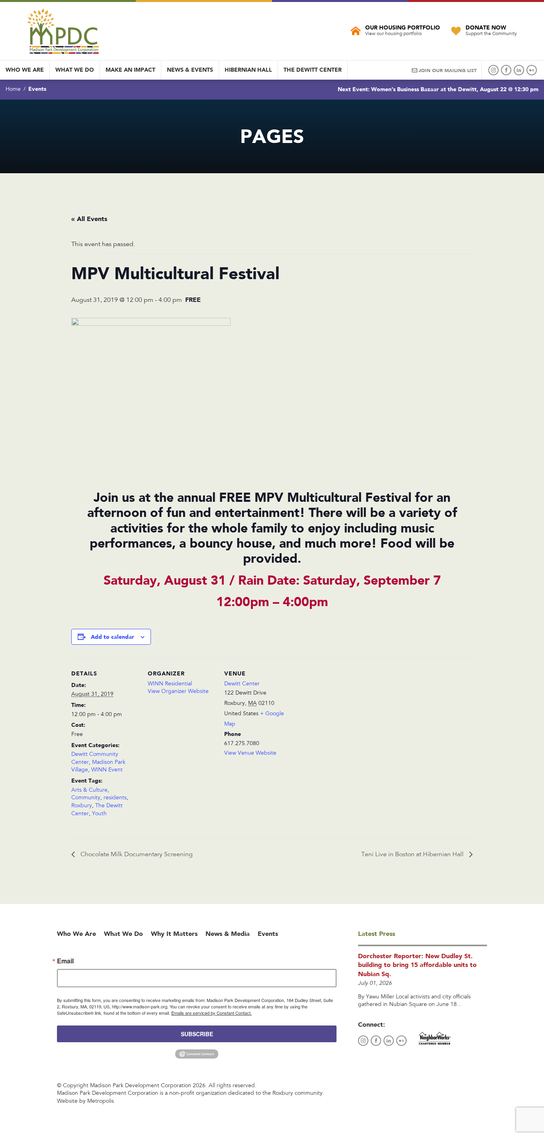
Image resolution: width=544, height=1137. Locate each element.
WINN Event (107, 770)
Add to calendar (112, 637)
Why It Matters (174, 933)
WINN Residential (170, 684)
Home (13, 89)
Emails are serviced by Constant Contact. (211, 1013)
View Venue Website (250, 753)
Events (37, 89)
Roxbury (81, 806)
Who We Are (25, 70)
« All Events (89, 219)
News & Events (190, 70)
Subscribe (197, 1034)
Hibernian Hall (248, 70)
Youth (99, 814)
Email (65, 961)
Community (85, 798)
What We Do (74, 70)
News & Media (227, 933)
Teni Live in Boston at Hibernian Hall (413, 854)
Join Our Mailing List (448, 70)
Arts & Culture (89, 790)
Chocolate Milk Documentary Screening (136, 854)
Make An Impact (130, 70)
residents (115, 798)
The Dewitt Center (313, 70)
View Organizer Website (178, 692)
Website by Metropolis (85, 1101)
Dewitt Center (242, 684)
